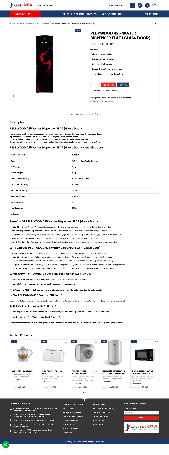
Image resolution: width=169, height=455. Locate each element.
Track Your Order (100, 416)
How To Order (99, 420)
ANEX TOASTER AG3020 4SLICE (52, 372)
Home (12, 23)
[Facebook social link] (97, 101)
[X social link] (100, 101)
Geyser (74, 376)
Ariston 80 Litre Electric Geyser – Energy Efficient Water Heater (114, 373)
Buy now (123, 85)
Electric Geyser (87, 381)
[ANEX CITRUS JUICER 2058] (24, 354)
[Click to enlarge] (14, 96)
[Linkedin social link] (106, 101)
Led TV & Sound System (73, 416)
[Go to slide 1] (83, 392)
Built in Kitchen (69, 424)
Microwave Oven (138, 376)
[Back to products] (155, 23)
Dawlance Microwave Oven (143, 377)
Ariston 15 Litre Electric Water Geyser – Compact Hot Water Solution (81, 374)
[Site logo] (21, 5)
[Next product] (158, 23)
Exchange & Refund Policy (104, 408)
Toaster (54, 378)
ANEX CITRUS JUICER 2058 (22, 371)
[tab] (77, 113)
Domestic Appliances (19, 374)
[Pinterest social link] (103, 101)
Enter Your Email (130, 409)
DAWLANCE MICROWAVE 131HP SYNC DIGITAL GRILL (143, 372)
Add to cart (108, 85)
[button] (5, 444)
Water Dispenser (42, 23)
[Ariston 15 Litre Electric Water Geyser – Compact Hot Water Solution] (84, 353)
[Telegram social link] (111, 101)
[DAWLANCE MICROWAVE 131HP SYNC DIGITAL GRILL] (145, 354)
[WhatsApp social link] (108, 101)
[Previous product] (152, 23)
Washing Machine (70, 428)
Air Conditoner (69, 408)
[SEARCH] (132, 5)
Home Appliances (24, 23)
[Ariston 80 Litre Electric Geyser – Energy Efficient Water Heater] (114, 353)
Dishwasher (68, 432)
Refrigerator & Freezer (72, 412)
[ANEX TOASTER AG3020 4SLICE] (54, 354)
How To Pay (98, 424)
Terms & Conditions (101, 412)
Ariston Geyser (83, 376)
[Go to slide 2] (85, 392)
